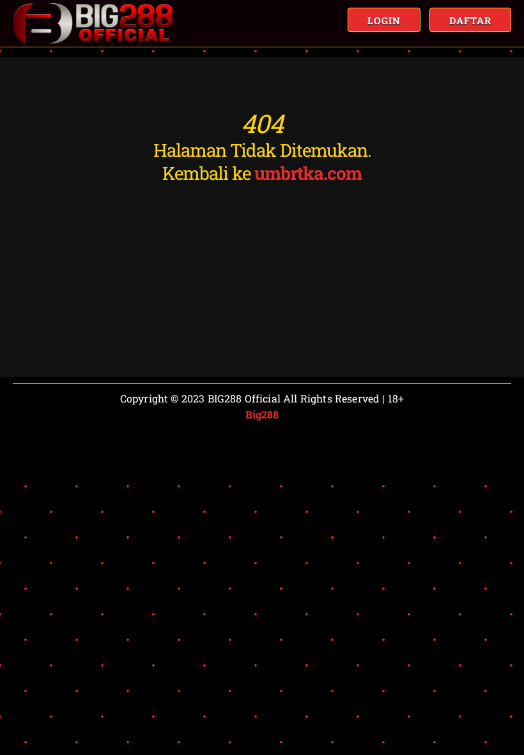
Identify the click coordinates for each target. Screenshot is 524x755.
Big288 (262, 414)
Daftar (470, 20)
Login (384, 20)
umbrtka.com (308, 173)
